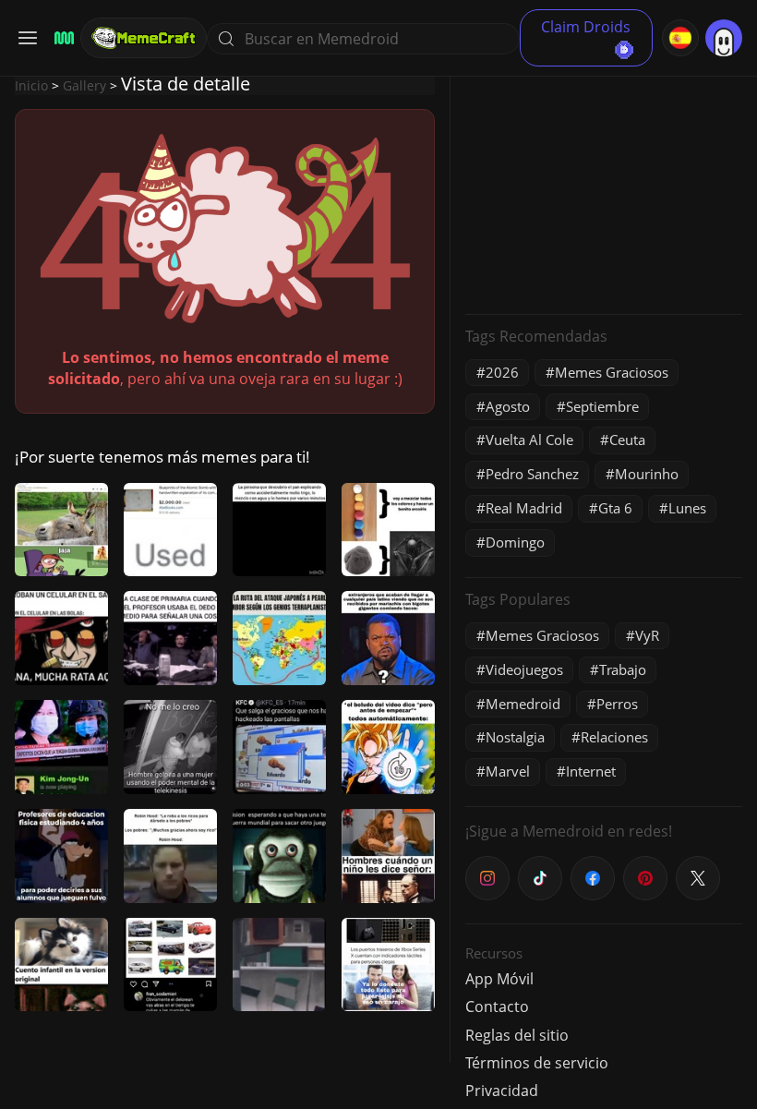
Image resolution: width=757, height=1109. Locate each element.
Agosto (508, 406)
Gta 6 (615, 508)
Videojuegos (524, 669)
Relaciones (614, 737)
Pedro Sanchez (532, 473)
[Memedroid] (61, 38)
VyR (647, 635)
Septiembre (602, 406)
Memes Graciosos (611, 372)
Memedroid (523, 703)
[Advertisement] (603, 184)
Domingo (515, 542)
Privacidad (501, 1090)
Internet (591, 771)
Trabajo (622, 669)
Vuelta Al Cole (529, 439)
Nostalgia (515, 737)
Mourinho (647, 473)
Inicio (31, 85)
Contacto (497, 1006)
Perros (617, 703)
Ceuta (627, 439)
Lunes (687, 508)
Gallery (84, 85)
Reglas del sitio (517, 1035)
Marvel (508, 771)
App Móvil (499, 979)
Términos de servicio (536, 1063)
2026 (502, 372)
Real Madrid (524, 508)
